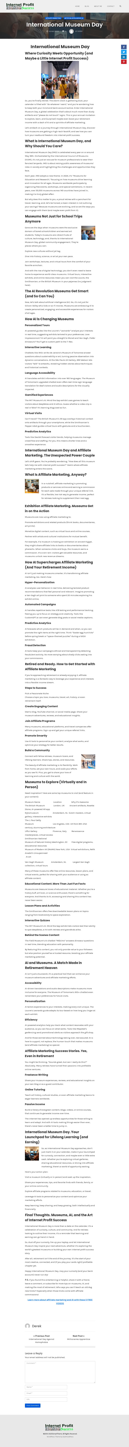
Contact (111, 6)
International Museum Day (64, 25)
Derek (36, 1326)
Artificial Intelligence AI (73, 18)
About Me (98, 6)
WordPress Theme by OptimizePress (60, 1437)
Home (77, 6)
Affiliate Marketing (53, 18)
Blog (87, 6)
